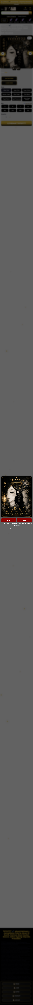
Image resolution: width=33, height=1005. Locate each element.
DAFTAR (9, 520)
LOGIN (24, 520)
